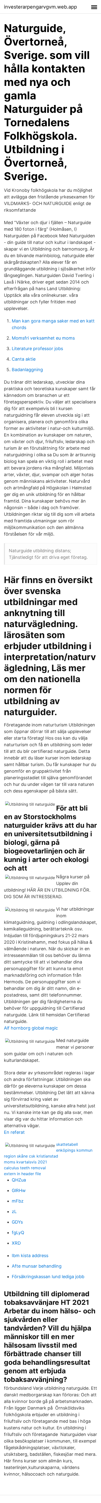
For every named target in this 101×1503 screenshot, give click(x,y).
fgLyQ (18, 1232)
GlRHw (19, 1190)
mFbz (18, 1201)
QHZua (19, 1179)
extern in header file (22, 1173)
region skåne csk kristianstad (31, 1156)
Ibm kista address (30, 1255)
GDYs (17, 1222)
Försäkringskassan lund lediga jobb (48, 1276)
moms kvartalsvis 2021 (25, 1161)
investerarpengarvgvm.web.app (40, 6)
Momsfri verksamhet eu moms (43, 338)
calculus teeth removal (25, 1167)
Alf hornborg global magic (31, 1028)
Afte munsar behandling (37, 1266)
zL (14, 1211)
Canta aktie (24, 359)
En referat (14, 1132)
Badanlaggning (27, 369)
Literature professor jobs (37, 348)
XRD (16, 1243)
